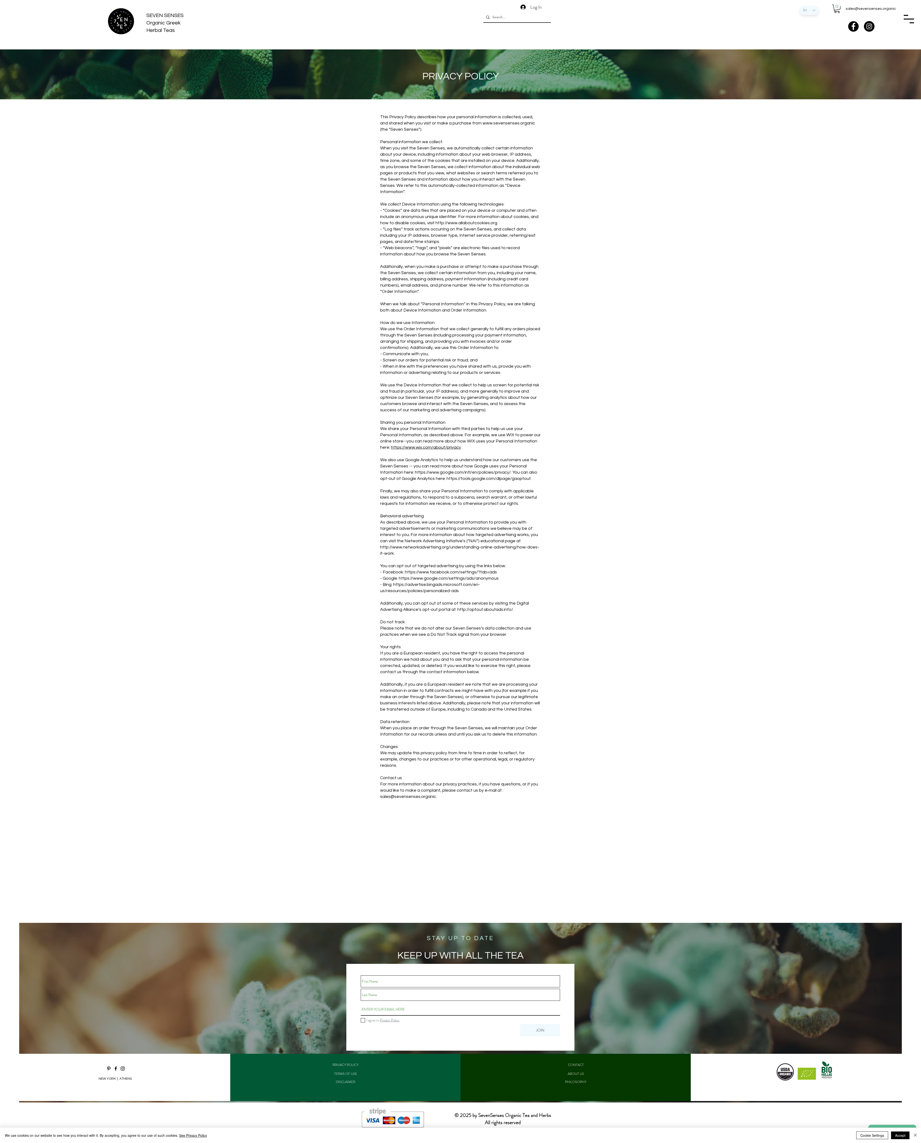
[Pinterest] (109, 1068)
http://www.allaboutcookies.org (466, 223)
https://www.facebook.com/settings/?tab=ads (451, 572)
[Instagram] (869, 26)
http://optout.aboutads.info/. (486, 609)
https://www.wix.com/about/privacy (426, 447)
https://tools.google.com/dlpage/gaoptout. (489, 478)
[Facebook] (853, 26)
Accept (900, 1135)
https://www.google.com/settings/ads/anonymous (449, 578)
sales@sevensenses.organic (871, 9)
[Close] (915, 1135)
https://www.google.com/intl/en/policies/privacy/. (463, 472)
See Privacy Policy (193, 1135)
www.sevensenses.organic (509, 123)
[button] (837, 9)
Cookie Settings (872, 1135)
